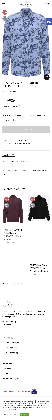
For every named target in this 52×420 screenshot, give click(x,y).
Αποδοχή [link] (24, 414)
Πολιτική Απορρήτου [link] (10, 378)
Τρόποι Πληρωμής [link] (9, 347)
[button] (3, 283)
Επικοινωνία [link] (7, 368)
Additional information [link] (15, 161)
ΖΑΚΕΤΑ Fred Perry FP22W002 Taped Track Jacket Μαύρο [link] (39, 268)
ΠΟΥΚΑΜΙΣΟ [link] (20, 143)
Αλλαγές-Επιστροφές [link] (10, 342)
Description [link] (8, 155)
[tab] (26, 155)
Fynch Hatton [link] (12, 91)
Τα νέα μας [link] (6, 373)
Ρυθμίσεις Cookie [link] (11, 414)
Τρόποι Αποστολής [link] (10, 353)
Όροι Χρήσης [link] (7, 337)
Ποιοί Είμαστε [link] (7, 363)
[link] (49, 21)
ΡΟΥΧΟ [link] (28, 143)
